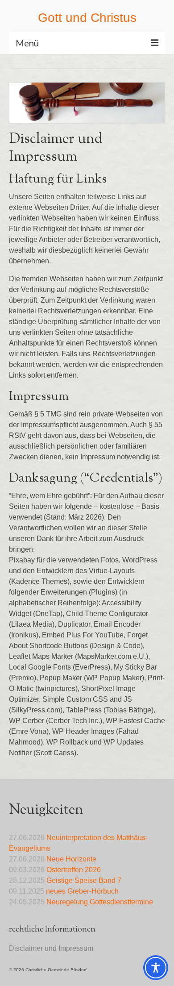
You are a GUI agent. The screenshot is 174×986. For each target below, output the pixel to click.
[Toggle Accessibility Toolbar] (155, 967)
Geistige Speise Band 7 (83, 880)
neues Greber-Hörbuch (82, 891)
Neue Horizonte (71, 859)
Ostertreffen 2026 (73, 870)
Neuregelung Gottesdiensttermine (99, 902)
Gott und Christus (87, 18)
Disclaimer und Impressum (51, 948)
